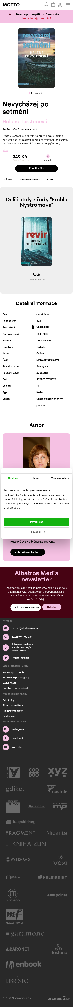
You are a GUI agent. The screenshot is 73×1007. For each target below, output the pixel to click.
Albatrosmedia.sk (13, 710)
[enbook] (24, 965)
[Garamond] (25, 934)
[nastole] (57, 789)
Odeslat (52, 607)
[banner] (11, 4)
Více (5, 150)
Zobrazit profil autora (27, 552)
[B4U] (20, 821)
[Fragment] (21, 832)
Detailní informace (29, 179)
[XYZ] (57, 772)
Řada (9, 179)
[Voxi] (60, 859)
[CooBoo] (33, 772)
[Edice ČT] (13, 877)
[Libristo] (17, 979)
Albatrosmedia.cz (13, 705)
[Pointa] (57, 895)
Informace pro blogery (16, 677)
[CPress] (36, 806)
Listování (36, 93)
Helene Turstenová (25, 121)
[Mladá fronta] (14, 916)
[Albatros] (13, 772)
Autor (50, 179)
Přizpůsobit (34, 531)
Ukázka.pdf (42, 326)
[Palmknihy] (52, 877)
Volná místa (9, 682)
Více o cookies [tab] (60, 477)
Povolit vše (36, 521)
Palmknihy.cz (10, 700)
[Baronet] (18, 949)
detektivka (42, 314)
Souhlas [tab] (13, 477)
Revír (36, 275)
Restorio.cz (9, 716)
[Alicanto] (57, 832)
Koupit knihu (36, 168)
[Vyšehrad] (18, 859)
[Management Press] (60, 806)
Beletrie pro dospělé (28, 14)
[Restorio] (59, 949)
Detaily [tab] (36, 477)
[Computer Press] (13, 806)
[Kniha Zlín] (26, 843)
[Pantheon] (13, 895)
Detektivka (52, 14)
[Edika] (15, 789)
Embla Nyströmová (47, 360)
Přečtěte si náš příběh (16, 688)
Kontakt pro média (13, 672)
